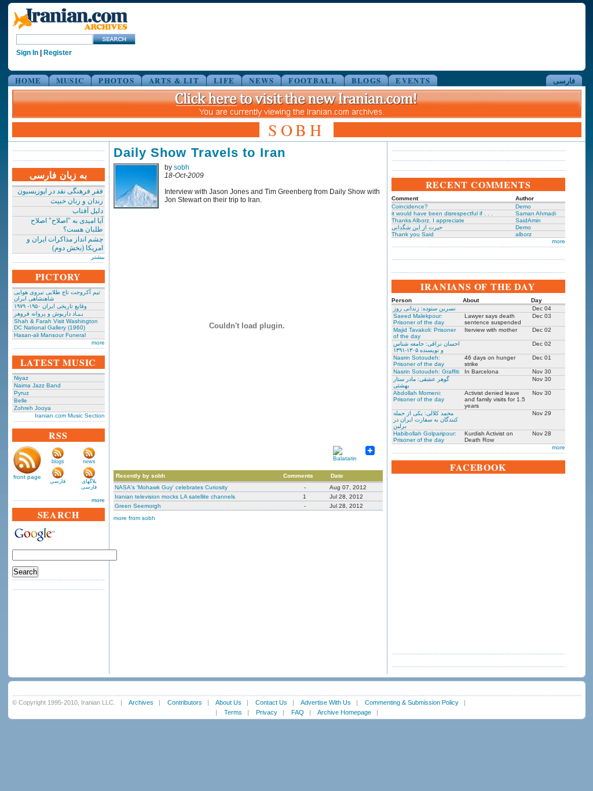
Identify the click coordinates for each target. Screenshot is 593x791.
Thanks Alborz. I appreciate (427, 220)
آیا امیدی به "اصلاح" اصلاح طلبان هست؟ (67, 225)
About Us (228, 702)
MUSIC (70, 80)
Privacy (266, 712)
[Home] (70, 30)
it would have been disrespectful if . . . (442, 213)
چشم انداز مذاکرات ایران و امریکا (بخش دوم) (65, 243)
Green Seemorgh (138, 506)
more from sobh (134, 518)
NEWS (261, 80)
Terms (233, 712)
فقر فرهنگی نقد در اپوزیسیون (60, 191)
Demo (523, 206)
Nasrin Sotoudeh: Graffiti (426, 371)
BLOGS (367, 80)
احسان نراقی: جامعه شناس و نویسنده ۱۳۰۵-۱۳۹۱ (426, 346)
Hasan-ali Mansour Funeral (50, 335)
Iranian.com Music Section (70, 415)
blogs (58, 461)
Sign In (27, 53)
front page (27, 477)
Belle (20, 400)
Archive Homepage (344, 712)
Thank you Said (412, 234)
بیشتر (98, 257)
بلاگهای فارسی (89, 484)
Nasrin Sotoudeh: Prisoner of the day (418, 360)
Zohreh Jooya (32, 408)
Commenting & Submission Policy (412, 702)
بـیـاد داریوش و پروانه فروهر (48, 313)
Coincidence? (409, 206)
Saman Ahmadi (535, 213)
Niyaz (21, 378)
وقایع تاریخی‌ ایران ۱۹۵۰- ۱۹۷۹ (50, 306)
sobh (181, 167)
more (98, 342)
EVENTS (413, 80)
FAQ (297, 712)
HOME (28, 80)
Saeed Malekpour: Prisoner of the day (418, 319)
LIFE (224, 80)
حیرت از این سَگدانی (416, 227)
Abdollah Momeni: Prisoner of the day (418, 396)
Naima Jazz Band (37, 385)
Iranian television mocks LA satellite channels (175, 496)
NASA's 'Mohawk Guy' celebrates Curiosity (171, 487)
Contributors (184, 702)
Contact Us (271, 702)
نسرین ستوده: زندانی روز (424, 308)
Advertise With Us (326, 702)
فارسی (564, 80)
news (89, 461)
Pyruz (21, 393)
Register (57, 53)
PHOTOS (116, 80)
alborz (523, 234)
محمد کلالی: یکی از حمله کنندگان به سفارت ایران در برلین (425, 419)
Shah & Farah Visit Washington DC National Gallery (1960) (56, 324)
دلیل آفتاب (87, 211)
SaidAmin (528, 220)
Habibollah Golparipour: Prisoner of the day (424, 436)
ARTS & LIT (174, 80)
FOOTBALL (312, 80)
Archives (141, 702)
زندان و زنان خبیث (76, 201)
